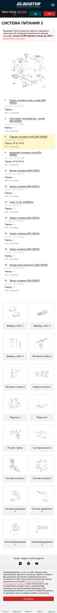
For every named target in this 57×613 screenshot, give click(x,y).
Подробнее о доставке (14, 38)
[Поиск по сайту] (4, 5)
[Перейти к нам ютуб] (36, 564)
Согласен (28, 599)
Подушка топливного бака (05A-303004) (28, 137)
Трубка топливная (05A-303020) (24, 280)
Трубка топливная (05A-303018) (24, 249)
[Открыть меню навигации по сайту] (53, 5)
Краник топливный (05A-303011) (25, 170)
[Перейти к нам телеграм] (29, 564)
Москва (22, 11)
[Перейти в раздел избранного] (17, 607)
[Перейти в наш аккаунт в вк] (20, 564)
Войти (40, 611)
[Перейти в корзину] (51, 608)
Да (35, 13)
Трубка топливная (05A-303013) (24, 186)
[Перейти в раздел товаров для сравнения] (28, 607)
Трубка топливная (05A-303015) (24, 218)
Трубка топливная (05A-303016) (24, 233)
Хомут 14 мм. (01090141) (21, 202)
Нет (49, 13)
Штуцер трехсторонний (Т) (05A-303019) (29, 265)
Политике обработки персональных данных (23, 582)
